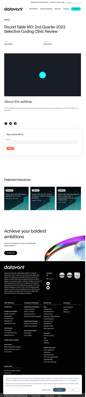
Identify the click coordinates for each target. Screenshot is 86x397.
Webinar (7, 20)
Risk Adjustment (49, 328)
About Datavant (68, 307)
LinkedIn (48, 283)
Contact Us (76, 9)
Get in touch (50, 279)
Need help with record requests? (39, 2)
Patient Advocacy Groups (12, 349)
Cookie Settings (45, 389)
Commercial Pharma (10, 333)
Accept (59, 389)
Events (46, 340)
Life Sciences (8, 328)
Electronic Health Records (52, 316)
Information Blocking (50, 362)
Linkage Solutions (29, 309)
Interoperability (48, 359)
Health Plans (8, 307)
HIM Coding (27, 333)
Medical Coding (48, 326)
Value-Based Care (9, 323)
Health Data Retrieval (30, 326)
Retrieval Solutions (29, 314)
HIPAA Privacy (48, 314)
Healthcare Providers (10, 311)
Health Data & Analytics (11, 340)
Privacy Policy (67, 380)
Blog (45, 338)
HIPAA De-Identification (51, 357)
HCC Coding (27, 335)
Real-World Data (49, 311)
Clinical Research (49, 319)
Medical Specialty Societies (12, 347)
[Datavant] (13, 9)
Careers (65, 309)
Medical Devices (9, 335)
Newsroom (66, 312)
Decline (73, 389)
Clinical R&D (7, 330)
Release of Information (31, 323)
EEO (59, 396)
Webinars (46, 343)
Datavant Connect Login (57, 2)
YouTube (48, 287)
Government (8, 344)
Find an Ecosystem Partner (12, 370)
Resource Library (49, 335)
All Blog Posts (48, 309)
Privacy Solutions (29, 311)
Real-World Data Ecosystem (32, 316)
